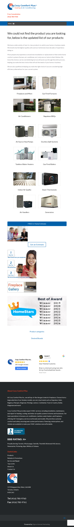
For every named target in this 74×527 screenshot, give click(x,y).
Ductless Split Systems (49, 142)
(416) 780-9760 (12, 17)
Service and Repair (13, 461)
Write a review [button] (21, 368)
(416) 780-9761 (19, 502)
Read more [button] (42, 372)
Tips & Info (11, 464)
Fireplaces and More (24, 94)
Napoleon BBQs (49, 116)
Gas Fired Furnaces (49, 94)
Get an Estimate (37, 244)
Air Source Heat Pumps (24, 142)
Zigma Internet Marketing (41, 524)
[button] (10, 24)
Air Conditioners (24, 116)
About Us (10, 466)
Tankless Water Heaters (24, 164)
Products (10, 455)
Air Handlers (24, 212)
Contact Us (11, 469)
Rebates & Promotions (14, 458)
